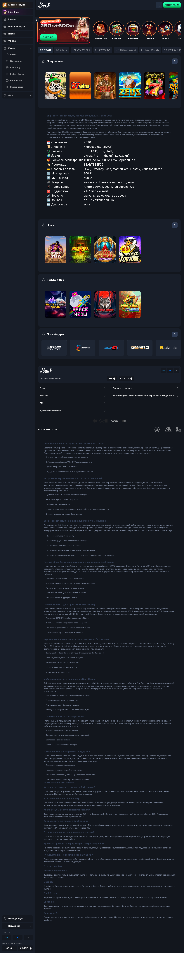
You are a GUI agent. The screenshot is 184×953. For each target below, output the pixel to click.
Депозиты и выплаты (50, 411)
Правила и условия (122, 388)
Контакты (44, 396)
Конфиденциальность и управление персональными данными (144, 396)
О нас (42, 388)
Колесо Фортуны (16, 5)
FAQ (42, 403)
